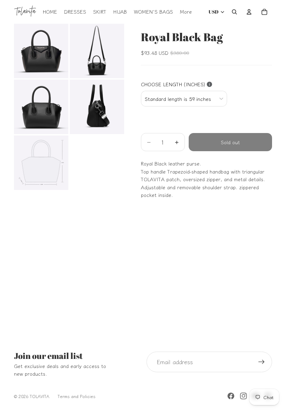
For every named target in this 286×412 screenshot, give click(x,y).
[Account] (249, 12)
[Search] (234, 12)
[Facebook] (231, 396)
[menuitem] (185, 12)
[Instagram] (243, 396)
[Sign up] (261, 362)
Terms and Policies (77, 396)
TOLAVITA (39, 396)
